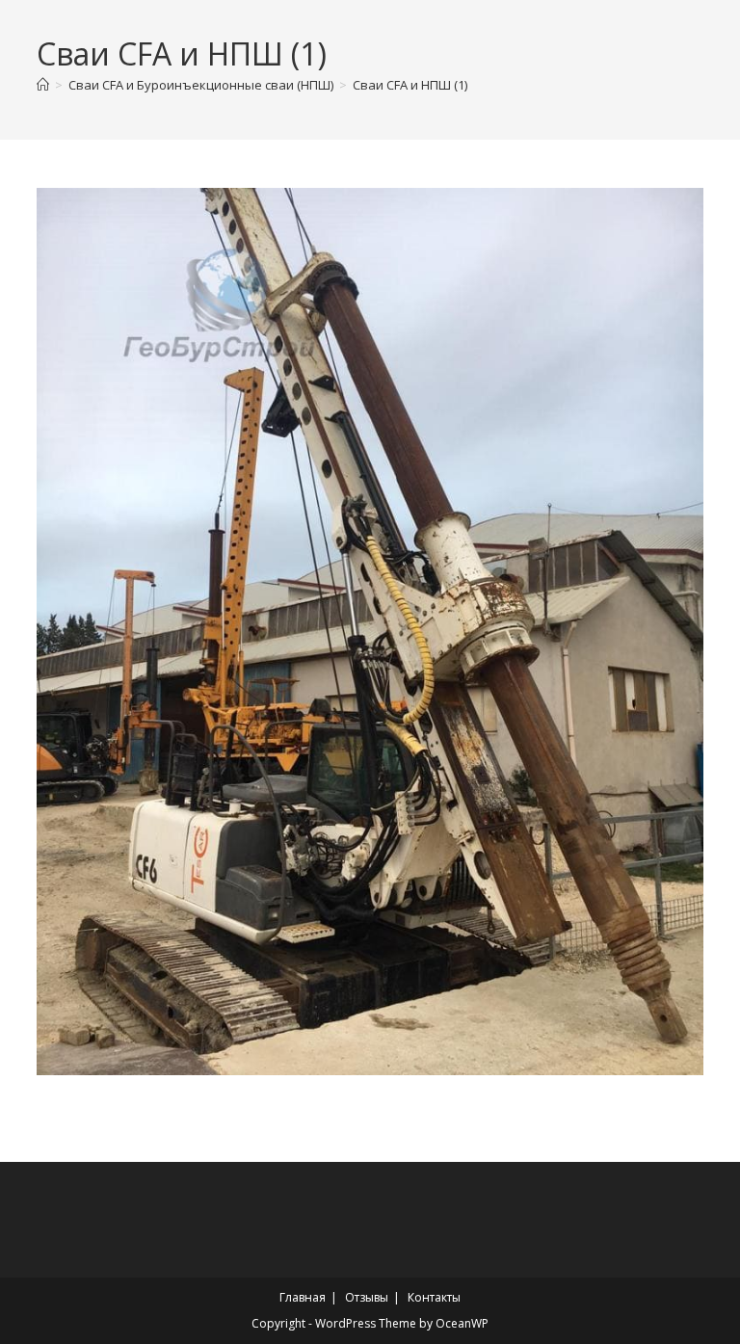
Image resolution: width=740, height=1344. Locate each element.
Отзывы (366, 1297)
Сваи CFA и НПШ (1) (410, 84)
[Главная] (43, 84)
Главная (302, 1297)
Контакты (434, 1297)
